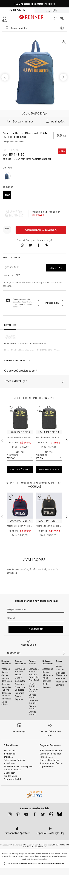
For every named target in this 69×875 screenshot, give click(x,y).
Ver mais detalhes (15, 360)
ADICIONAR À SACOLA (20, 469)
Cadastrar (36, 629)
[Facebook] (34, 815)
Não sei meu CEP (11, 275)
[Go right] (63, 77)
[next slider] (2, 440)
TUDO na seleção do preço (34, 3)
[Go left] (5, 77)
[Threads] (51, 815)
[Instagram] (9, 815)
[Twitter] (43, 815)
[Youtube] (26, 815)
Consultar (50, 303)
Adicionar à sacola (41, 229)
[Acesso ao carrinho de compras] (62, 19)
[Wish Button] (7, 230)
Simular (56, 268)
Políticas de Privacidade (48, 853)
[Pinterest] (18, 815)
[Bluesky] (59, 815)
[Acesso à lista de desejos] (54, 19)
